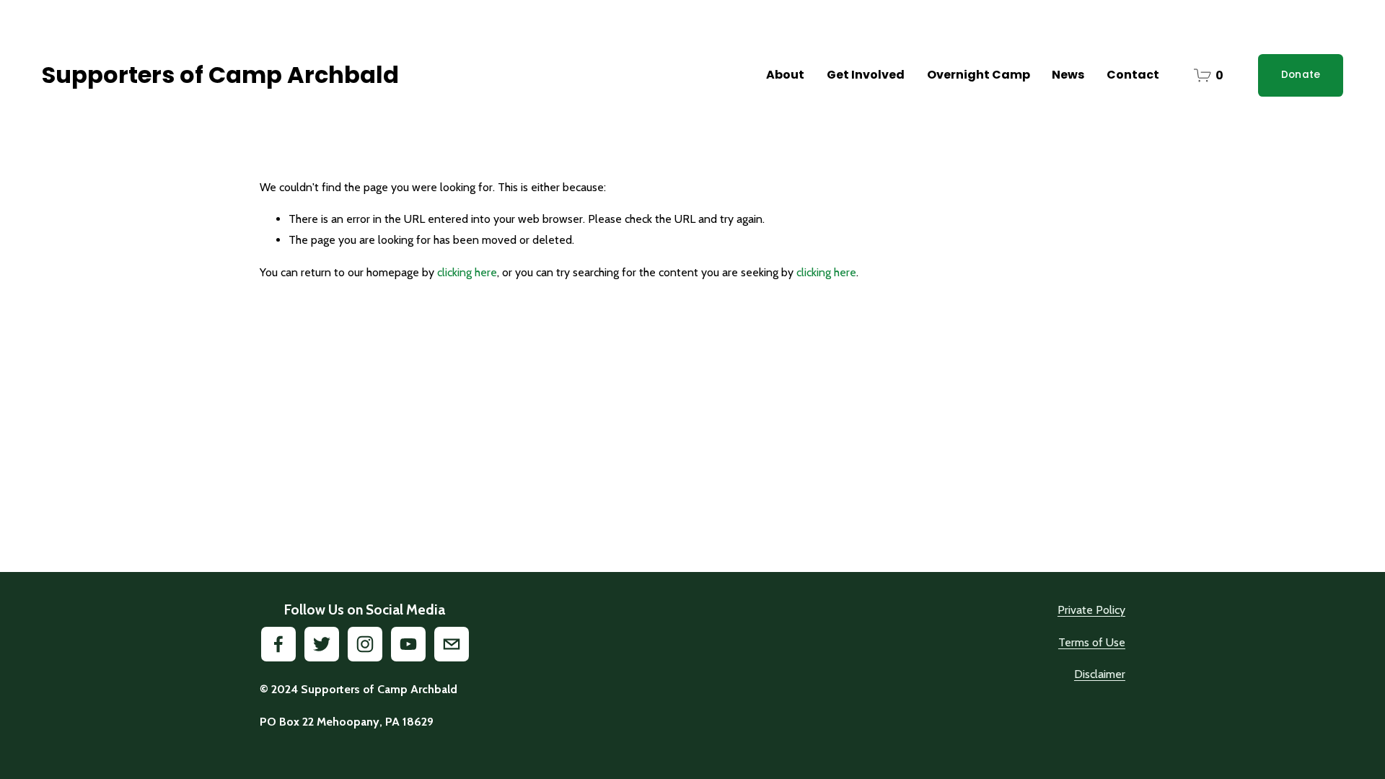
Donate (1301, 75)
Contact (1133, 74)
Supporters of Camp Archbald (220, 74)
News (1068, 74)
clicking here (467, 272)
